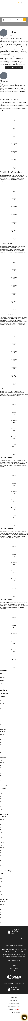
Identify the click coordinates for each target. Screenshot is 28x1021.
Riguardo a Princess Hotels (14, 960)
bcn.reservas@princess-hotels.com (17, 949)
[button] (24, 19)
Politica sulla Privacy (14, 1003)
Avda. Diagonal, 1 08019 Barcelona (14, 945)
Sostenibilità (14, 963)
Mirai (17, 1009)
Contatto (14, 965)
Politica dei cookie (14, 1000)
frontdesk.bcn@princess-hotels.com (16, 954)
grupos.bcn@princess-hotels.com (17, 951)
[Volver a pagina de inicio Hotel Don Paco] (12, 3)
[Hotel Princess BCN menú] (3, 2)
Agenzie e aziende (14, 968)
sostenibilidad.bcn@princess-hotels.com (15, 956)
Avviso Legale (14, 997)
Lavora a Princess (14, 971)
